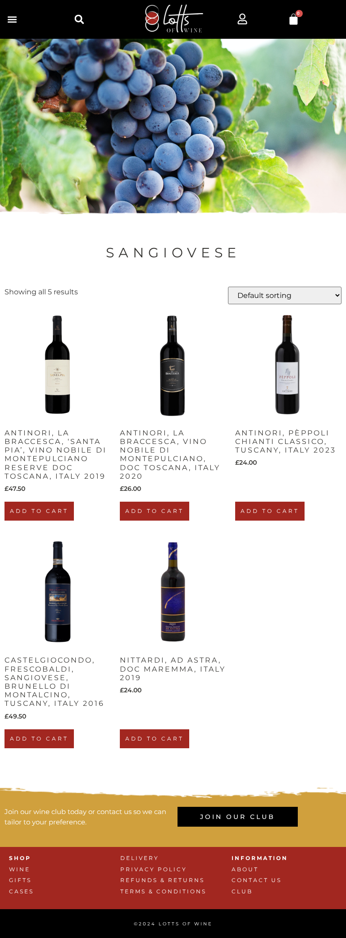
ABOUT (245, 869)
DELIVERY (139, 858)
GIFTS (20, 880)
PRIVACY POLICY (153, 869)
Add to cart (39, 511)
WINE (19, 869)
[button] (12, 19)
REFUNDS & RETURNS (162, 880)
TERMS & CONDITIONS (163, 891)
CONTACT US (257, 880)
